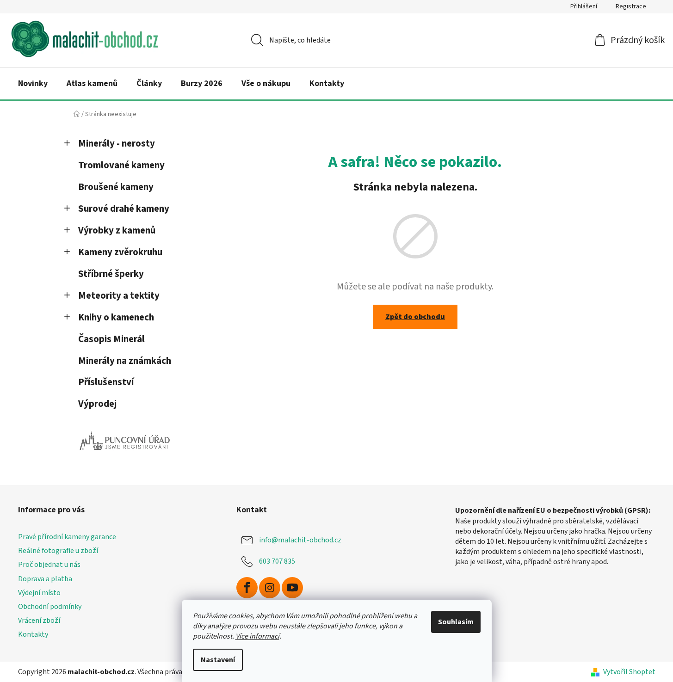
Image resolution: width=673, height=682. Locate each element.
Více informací (257, 636)
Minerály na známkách (124, 361)
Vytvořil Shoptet (629, 672)
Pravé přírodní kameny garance (67, 537)
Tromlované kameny (121, 165)
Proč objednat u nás (49, 564)
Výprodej (97, 404)
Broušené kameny (116, 187)
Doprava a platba (45, 579)
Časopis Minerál (111, 339)
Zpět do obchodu (415, 317)
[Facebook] (247, 587)
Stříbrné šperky (111, 274)
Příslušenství (106, 382)
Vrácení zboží (39, 620)
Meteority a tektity (119, 295)
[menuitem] (33, 83)
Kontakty (33, 634)
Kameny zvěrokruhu (120, 252)
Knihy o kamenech (116, 317)
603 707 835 (277, 561)
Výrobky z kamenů (116, 230)
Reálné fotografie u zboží (58, 551)
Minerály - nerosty (116, 143)
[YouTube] (292, 587)
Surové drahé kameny (123, 208)
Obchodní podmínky (49, 607)
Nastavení (218, 660)
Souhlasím (456, 622)
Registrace (631, 6)
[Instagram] (269, 587)
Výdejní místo (39, 593)
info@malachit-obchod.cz (300, 540)
